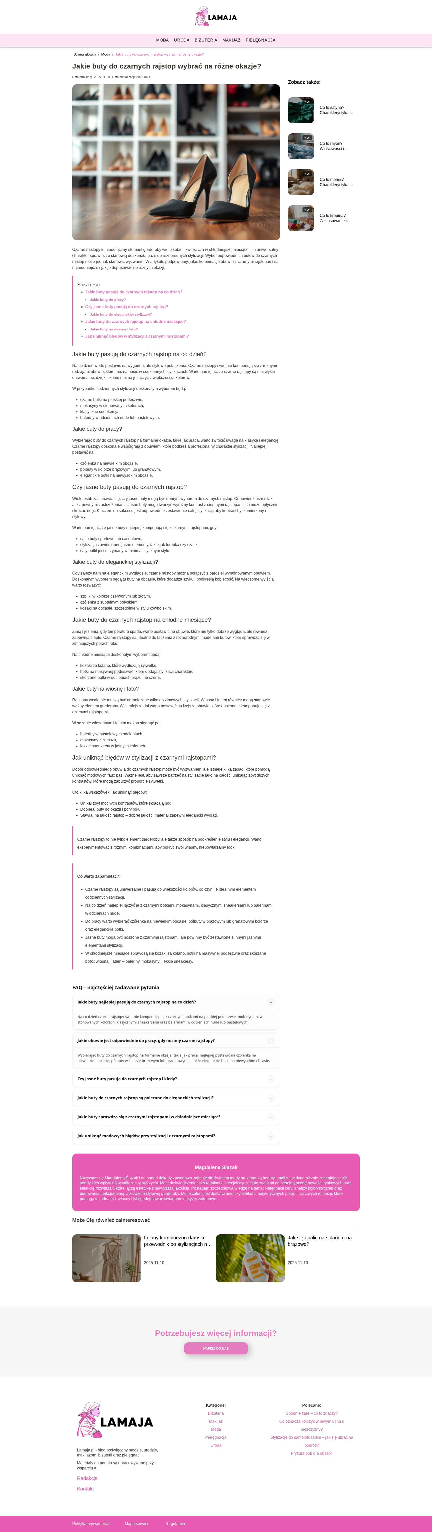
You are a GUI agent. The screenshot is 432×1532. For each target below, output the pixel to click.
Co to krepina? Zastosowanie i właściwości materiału (339, 218)
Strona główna (85, 54)
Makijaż (231, 40)
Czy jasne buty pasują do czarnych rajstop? (126, 307)
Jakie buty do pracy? (108, 300)
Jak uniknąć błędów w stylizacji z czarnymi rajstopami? (137, 336)
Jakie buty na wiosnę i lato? (114, 329)
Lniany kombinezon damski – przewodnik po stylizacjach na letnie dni (177, 1241)
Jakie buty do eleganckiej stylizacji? (121, 314)
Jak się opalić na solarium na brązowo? (320, 1241)
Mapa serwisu (137, 1523)
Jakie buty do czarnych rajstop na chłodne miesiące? (135, 321)
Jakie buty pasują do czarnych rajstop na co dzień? (133, 292)
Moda (162, 40)
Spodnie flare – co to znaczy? (312, 1413)
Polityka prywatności (90, 1523)
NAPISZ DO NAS (216, 1348)
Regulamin (175, 1523)
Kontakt (85, 1488)
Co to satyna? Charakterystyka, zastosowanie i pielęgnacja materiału (339, 110)
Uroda (182, 40)
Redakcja (87, 1478)
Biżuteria (206, 40)
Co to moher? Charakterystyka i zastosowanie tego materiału (336, 182)
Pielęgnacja (261, 40)
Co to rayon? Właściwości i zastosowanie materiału (332, 146)
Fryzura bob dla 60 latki (311, 1453)
